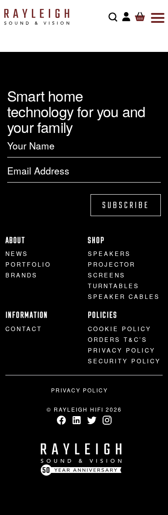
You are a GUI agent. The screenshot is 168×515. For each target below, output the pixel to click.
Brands (21, 275)
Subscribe (125, 205)
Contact (23, 328)
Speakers (109, 253)
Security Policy (124, 361)
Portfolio (28, 264)
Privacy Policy (121, 350)
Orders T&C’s (117, 339)
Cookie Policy (119, 328)
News (16, 253)
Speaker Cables (124, 296)
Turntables (113, 285)
